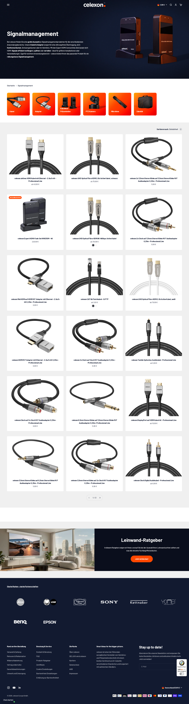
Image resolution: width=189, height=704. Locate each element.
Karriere (72, 660)
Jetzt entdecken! (141, 559)
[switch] (182, 674)
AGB (71, 669)
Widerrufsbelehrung (14, 660)
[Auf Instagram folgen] (8, 687)
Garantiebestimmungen (16, 669)
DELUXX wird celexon (77, 656)
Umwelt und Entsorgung (16, 673)
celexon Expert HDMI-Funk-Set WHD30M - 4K (35, 238)
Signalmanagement (25, 85)
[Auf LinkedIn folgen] (19, 687)
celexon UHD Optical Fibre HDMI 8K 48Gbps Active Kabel (94, 238)
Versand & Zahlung (14, 652)
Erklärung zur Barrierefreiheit (47, 678)
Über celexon (74, 652)
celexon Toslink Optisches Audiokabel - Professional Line (153, 360)
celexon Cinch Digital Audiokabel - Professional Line (154, 480)
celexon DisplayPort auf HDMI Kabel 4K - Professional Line (153, 420)
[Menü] (185, 660)
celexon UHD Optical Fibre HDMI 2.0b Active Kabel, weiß (153, 299)
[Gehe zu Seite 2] (100, 497)
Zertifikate (40, 665)
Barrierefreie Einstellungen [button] (46, 673)
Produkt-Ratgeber (43, 660)
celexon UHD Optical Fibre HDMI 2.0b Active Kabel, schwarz (94, 178)
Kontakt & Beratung (43, 652)
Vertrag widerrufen (14, 665)
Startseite (11, 85)
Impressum (73, 673)
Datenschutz (74, 665)
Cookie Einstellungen (44, 669)
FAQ (37, 656)
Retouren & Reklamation (16, 656)
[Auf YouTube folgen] (14, 687)
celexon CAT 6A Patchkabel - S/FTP (94, 299)
